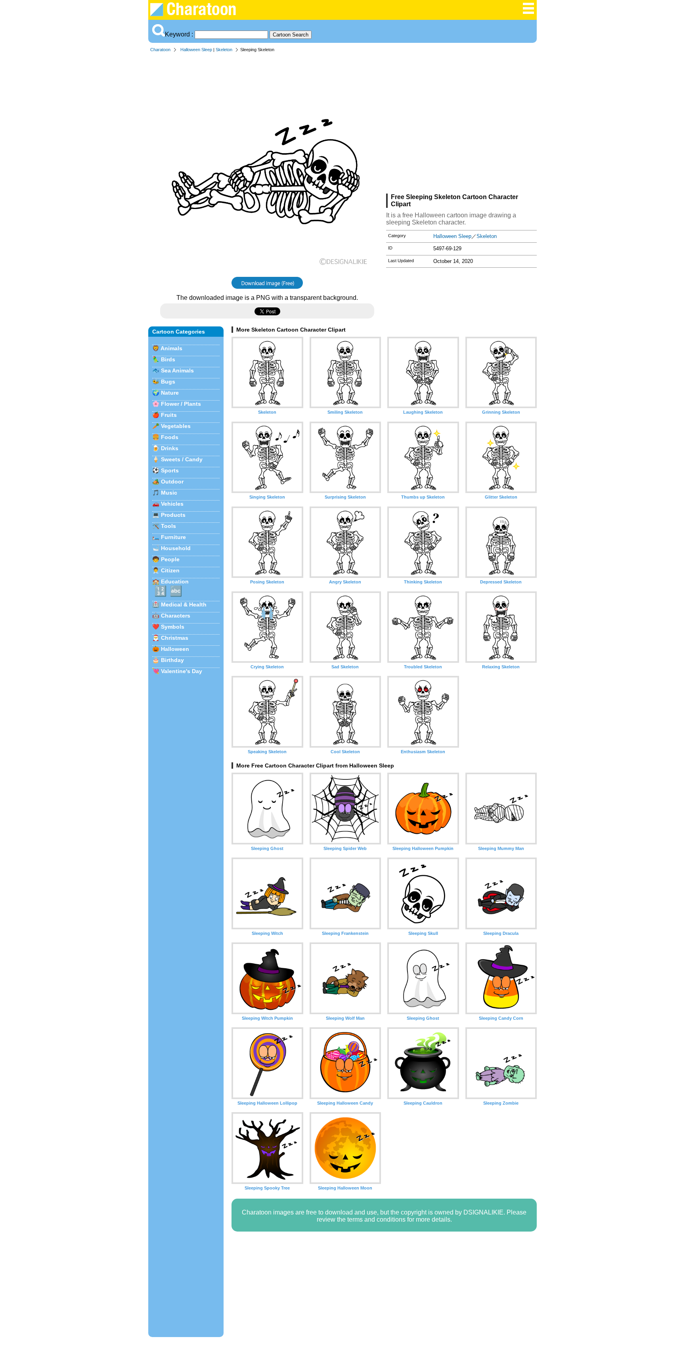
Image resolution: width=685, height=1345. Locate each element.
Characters (175, 615)
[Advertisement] (461, 124)
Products (173, 515)
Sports (170, 470)
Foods (169, 437)
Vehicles (172, 504)
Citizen (170, 570)
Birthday (172, 660)
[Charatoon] (198, 14)
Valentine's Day (181, 671)
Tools (168, 526)
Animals (171, 348)
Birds (168, 359)
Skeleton (224, 49)
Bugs (168, 381)
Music (169, 492)
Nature (170, 392)
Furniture (173, 537)
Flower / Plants (181, 404)
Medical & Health (184, 604)
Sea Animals (177, 370)
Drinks (169, 448)
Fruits (169, 415)
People (170, 559)
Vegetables (176, 426)
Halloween (175, 649)
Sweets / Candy (182, 459)
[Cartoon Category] (528, 12)
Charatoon (160, 49)
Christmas (174, 638)
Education (175, 581)
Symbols (172, 627)
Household (176, 548)
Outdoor (172, 481)
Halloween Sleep (196, 49)
